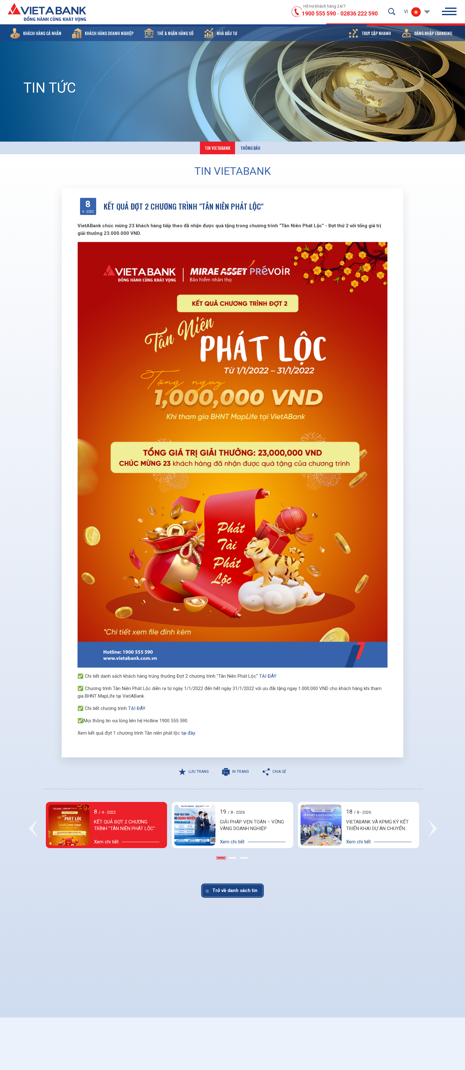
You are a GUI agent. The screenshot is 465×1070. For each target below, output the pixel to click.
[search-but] (391, 11)
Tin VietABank (217, 148)
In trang (240, 771)
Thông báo (250, 148)
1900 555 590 (319, 13)
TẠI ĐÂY (267, 676)
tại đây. (188, 733)
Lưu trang (199, 771)
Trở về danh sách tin (234, 890)
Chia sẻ (279, 771)
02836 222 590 (359, 13)
